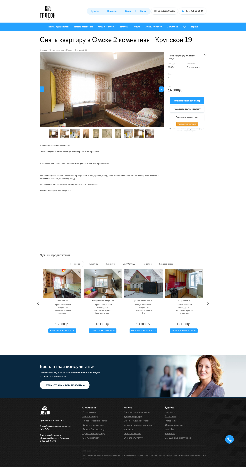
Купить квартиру (133, 416)
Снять (128, 11)
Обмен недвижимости (136, 420)
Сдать (143, 11)
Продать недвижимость (137, 412)
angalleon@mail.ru (166, 11)
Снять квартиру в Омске (60, 50)
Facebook (170, 433)
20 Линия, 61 (62, 300)
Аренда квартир (132, 433)
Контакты (170, 412)
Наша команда (90, 416)
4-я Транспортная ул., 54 (103, 300)
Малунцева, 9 (184, 300)
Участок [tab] (147, 264)
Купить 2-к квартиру (93, 429)
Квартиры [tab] (94, 264)
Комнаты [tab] (110, 264)
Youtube (169, 429)
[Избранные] (184, 27)
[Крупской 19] (102, 93)
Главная (43, 50)
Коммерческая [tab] (166, 264)
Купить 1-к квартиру (93, 425)
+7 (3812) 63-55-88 (194, 11)
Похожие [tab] (77, 264)
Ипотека (128, 429)
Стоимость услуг (133, 437)
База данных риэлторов (178, 437)
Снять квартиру (91, 437)
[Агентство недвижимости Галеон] (47, 12)
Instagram (170, 420)
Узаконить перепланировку (139, 425)
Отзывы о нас (89, 412)
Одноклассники (174, 425)
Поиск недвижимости (94, 420)
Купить (95, 11)
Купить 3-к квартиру (93, 433)
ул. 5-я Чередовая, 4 (143, 300)
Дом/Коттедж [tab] (129, 264)
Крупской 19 (81, 50)
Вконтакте (170, 416)
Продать (111, 11)
